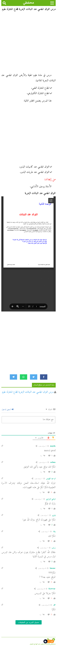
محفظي (28, 2)
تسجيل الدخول (6, 409)
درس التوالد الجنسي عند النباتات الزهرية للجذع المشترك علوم (28, 392)
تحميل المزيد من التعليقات (28, 622)
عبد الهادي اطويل (35, 644)
